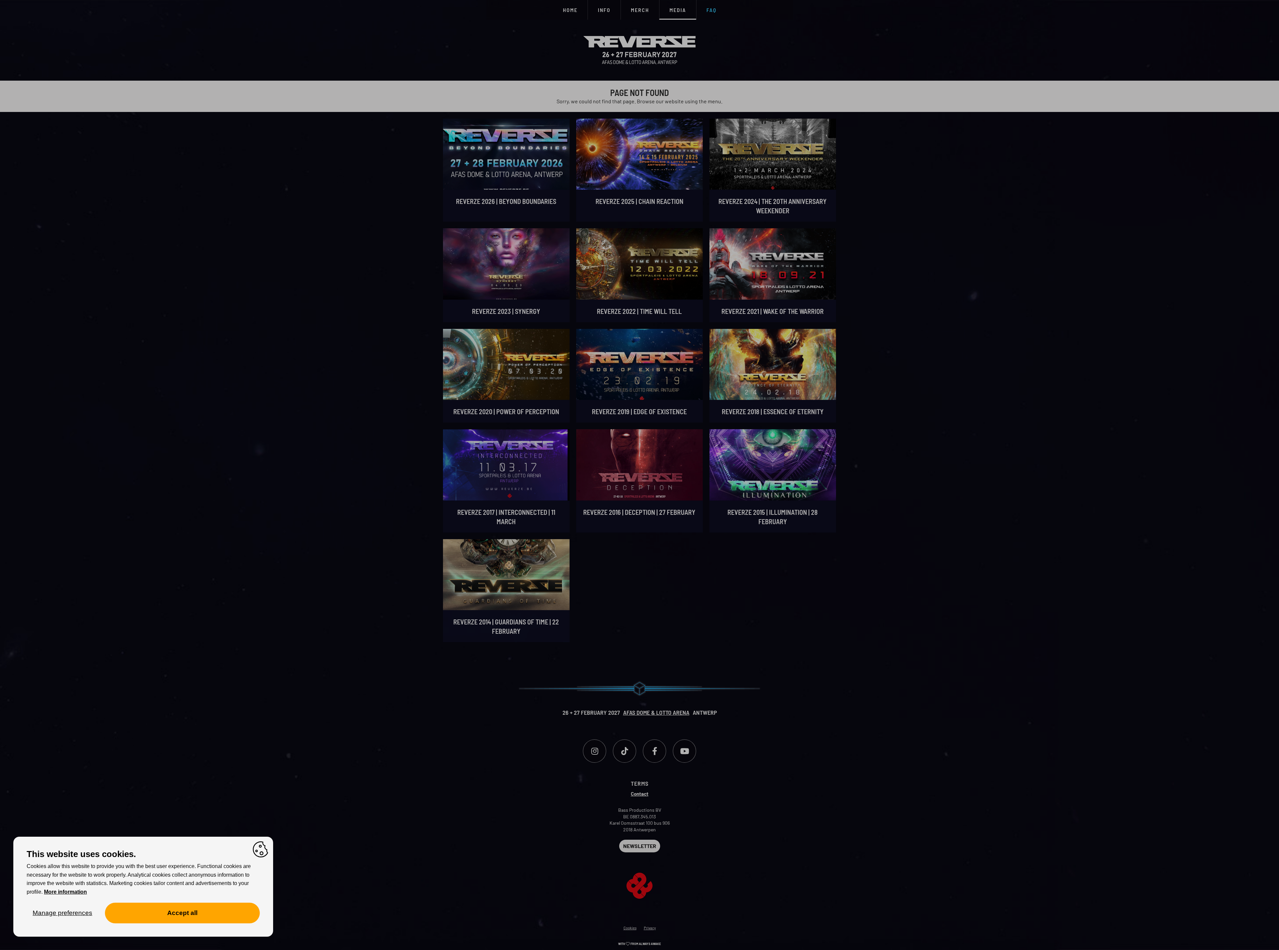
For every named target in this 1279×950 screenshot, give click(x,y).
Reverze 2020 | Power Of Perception (506, 412)
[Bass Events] (639, 875)
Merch (640, 10)
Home (570, 10)
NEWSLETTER (639, 846)
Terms (639, 783)
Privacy (650, 928)
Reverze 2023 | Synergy (506, 311)
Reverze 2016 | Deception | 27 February (639, 512)
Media (677, 10)
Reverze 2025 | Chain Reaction (639, 201)
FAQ (711, 10)
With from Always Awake (639, 944)
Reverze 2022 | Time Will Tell (639, 311)
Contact (639, 794)
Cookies (630, 928)
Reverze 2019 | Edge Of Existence (639, 412)
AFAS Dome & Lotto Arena (656, 712)
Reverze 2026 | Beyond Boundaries (506, 201)
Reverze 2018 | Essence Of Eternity (773, 412)
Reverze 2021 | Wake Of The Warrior (772, 311)
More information (65, 892)
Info (604, 10)
